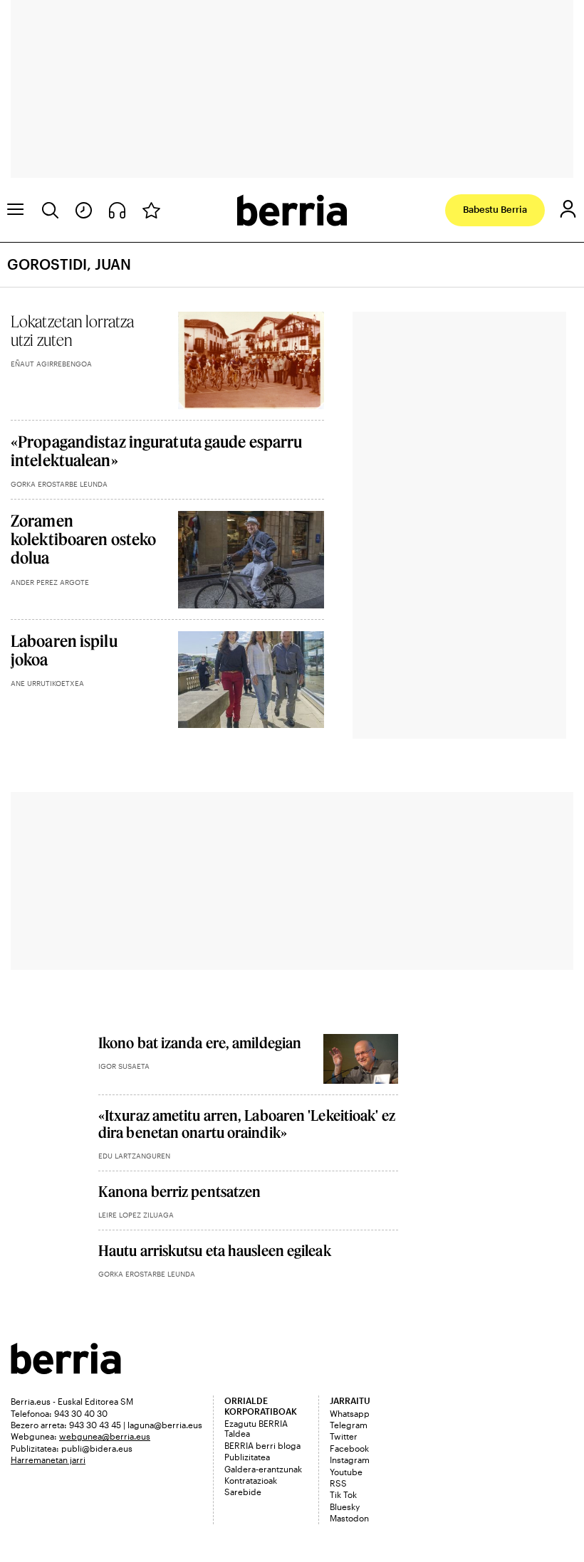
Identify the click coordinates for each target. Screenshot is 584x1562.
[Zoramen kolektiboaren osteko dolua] (251, 559)
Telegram (348, 1425)
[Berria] (66, 1369)
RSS (338, 1483)
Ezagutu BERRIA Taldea (256, 1428)
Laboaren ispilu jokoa (64, 649)
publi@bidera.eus (96, 1448)
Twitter (344, 1436)
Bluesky (345, 1506)
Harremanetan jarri (48, 1460)
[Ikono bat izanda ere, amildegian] (360, 1059)
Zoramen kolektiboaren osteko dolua (83, 538)
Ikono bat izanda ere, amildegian (199, 1042)
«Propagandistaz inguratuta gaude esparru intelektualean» (156, 450)
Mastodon (349, 1518)
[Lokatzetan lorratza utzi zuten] (251, 360)
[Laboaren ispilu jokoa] (251, 680)
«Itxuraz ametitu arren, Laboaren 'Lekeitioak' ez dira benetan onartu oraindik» (246, 1124)
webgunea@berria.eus (104, 1436)
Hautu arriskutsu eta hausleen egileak (214, 1250)
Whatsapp (350, 1413)
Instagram (350, 1460)
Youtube (346, 1472)
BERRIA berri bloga (262, 1445)
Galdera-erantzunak (263, 1469)
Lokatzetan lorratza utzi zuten (72, 330)
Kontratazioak (250, 1480)
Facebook (349, 1448)
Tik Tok (343, 1494)
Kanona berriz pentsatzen (179, 1191)
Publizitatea (247, 1457)
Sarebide (242, 1492)
